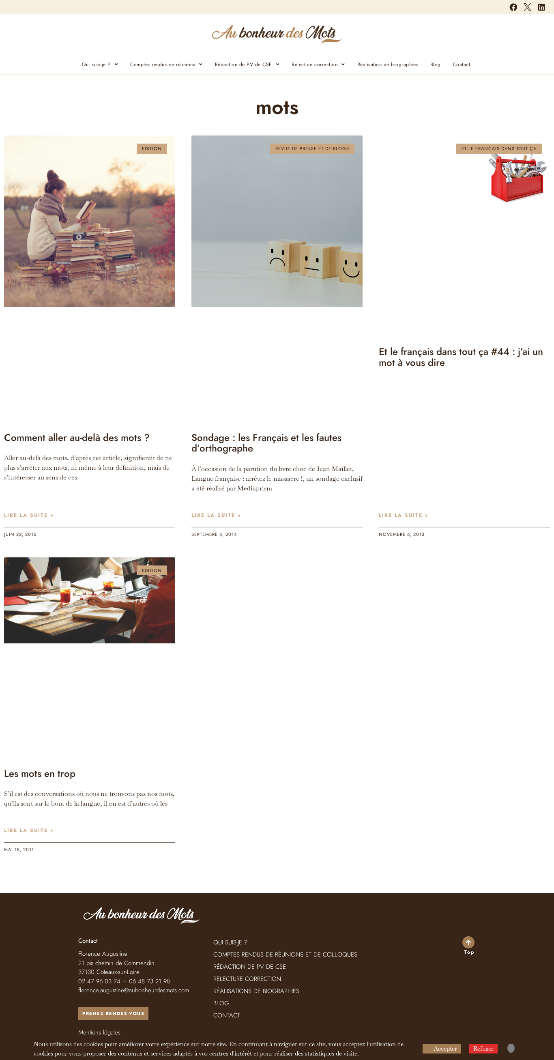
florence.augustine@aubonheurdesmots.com (133, 990)
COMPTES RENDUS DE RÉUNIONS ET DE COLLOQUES (285, 954)
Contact (461, 64)
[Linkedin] (542, 7)
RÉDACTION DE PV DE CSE (249, 966)
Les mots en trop (39, 773)
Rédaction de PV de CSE (243, 64)
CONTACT (226, 1015)
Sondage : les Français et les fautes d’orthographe (266, 442)
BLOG (221, 1003)
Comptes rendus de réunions (162, 64)
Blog (435, 64)
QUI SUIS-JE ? (230, 942)
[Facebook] (513, 7)
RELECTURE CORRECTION (247, 978)
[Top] (468, 942)
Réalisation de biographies (387, 64)
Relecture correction (314, 64)
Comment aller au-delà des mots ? (77, 437)
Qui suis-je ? (96, 64)
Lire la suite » (29, 515)
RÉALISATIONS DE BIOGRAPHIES (256, 991)
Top (469, 952)
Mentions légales (99, 1032)
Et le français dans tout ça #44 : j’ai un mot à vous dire (461, 356)
